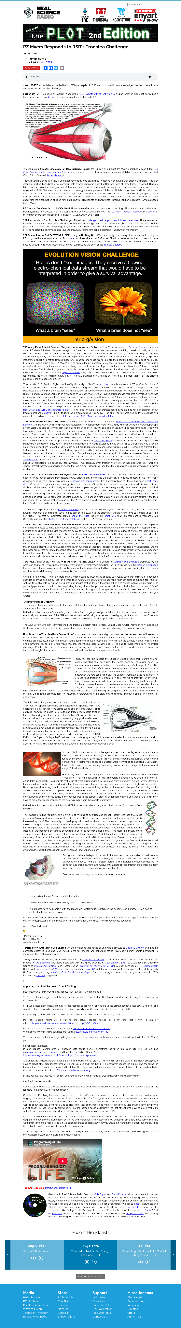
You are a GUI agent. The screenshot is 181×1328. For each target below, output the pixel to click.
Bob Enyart (100, 1194)
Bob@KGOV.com (135, 947)
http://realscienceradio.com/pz (91, 1031)
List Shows (146, 1210)
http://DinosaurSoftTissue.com (42, 1052)
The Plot (63, 1301)
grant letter (110, 516)
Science (63, 1305)
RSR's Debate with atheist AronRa (96, 94)
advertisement (30, 459)
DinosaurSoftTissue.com (83, 481)
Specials (63, 1312)
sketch (151, 211)
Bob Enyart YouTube (36, 1305)
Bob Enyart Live (85, 15)
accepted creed (135, 1213)
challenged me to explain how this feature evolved (112, 220)
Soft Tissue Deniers (93, 474)
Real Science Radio (68, 509)
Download (32, 68)
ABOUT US (134, 1316)
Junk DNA (90, 969)
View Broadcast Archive (90, 1276)
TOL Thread (45, 62)
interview (57, 1213)
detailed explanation (147, 565)
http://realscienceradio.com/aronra (91, 1028)
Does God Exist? (103, 440)
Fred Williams (119, 1194)
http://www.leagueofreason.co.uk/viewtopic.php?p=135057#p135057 (59, 1055)
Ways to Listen (32, 1308)
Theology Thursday (101, 15)
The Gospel (134, 1297)
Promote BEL (101, 1305)
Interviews (133, 1305)
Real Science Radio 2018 (58, 1188)
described (104, 384)
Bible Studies (66, 1297)
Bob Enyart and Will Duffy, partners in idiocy (47, 409)
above (47, 413)
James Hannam (55, 175)
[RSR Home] (41, 13)
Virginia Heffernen (71, 372)
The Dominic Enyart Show (146, 15)
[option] (37, 1255)
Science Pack (150, 966)
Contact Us (100, 1316)
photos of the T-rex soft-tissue (64, 519)
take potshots (134, 1207)
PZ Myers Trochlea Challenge (126, 211)
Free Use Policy (102, 1312)
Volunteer (99, 1297)
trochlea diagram (112, 244)
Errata (131, 1312)
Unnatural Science (137, 347)
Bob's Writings (136, 1301)
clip (55, 966)
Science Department (93, 959)
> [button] (173, 1254)
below (51, 97)
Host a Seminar (102, 1308)
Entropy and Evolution (126, 561)
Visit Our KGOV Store (122, 15)
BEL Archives (31, 1301)
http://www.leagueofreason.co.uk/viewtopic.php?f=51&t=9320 (65, 1023)
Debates (63, 1308)
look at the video (80, 516)
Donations (99, 1301)
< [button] (7, 1254)
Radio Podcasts (33, 1297)
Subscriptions (66, 1316)
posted (72, 238)
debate (138, 1203)
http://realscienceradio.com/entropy (71, 1070)
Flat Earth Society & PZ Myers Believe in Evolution (88, 416)
